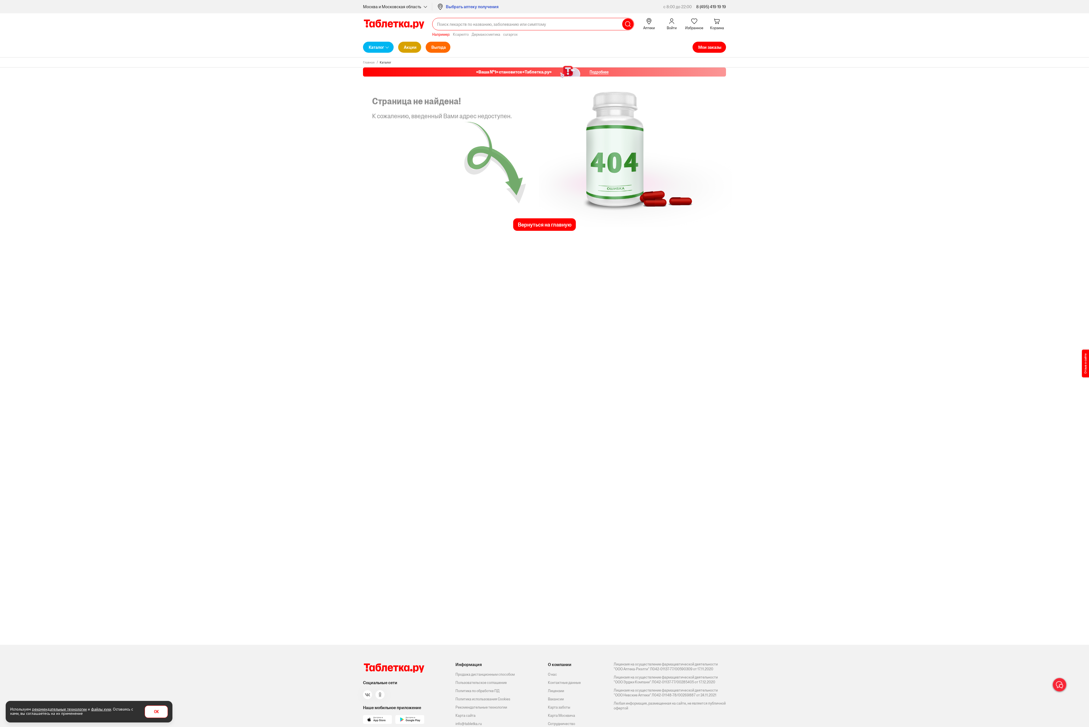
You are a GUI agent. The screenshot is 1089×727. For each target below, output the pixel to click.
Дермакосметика (486, 34)
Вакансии (556, 699)
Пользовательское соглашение (481, 682)
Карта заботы (559, 707)
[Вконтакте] (367, 694)
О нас (552, 674)
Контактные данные (564, 682)
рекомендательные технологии (59, 709)
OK (156, 711)
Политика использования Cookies (482, 699)
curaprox (510, 34)
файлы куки (101, 709)
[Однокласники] (380, 694)
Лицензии (556, 690)
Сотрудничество (561, 723)
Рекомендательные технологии (481, 707)
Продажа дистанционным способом (485, 674)
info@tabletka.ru (468, 723)
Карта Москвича (561, 715)
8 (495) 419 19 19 (711, 6)
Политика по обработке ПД (477, 690)
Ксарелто (461, 34)
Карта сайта (465, 715)
